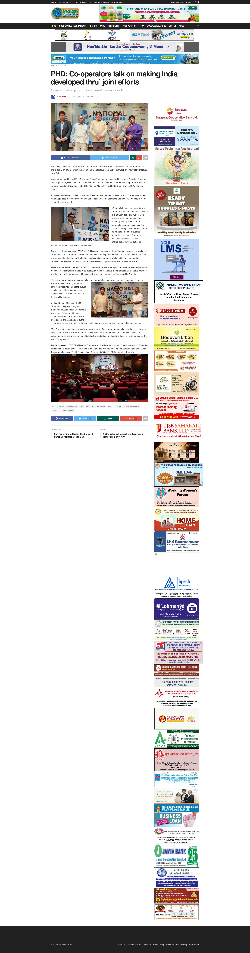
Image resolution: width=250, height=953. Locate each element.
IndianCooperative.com (64, 942)
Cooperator (129, 26)
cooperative (72, 406)
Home (53, 26)
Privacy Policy (87, 2)
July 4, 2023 (77, 96)
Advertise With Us (65, 2)
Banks (93, 26)
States (172, 26)
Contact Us (77, 2)
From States (62, 65)
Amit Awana (63, 96)
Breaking (60, 406)
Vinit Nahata (68, 410)
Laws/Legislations (156, 26)
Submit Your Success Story (103, 2)
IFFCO (110, 406)
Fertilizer (113, 26)
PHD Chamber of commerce (127, 406)
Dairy (102, 26)
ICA (142, 26)
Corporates (84, 406)
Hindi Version (119, 2)
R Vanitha (56, 410)
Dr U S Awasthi (98, 406)
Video (181, 26)
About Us (54, 2)
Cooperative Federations (72, 26)
